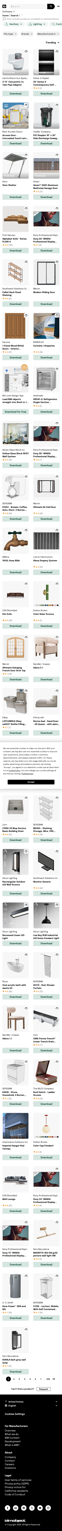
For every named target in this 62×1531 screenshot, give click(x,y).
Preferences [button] (27, 774)
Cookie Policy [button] (14, 770)
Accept (31, 782)
